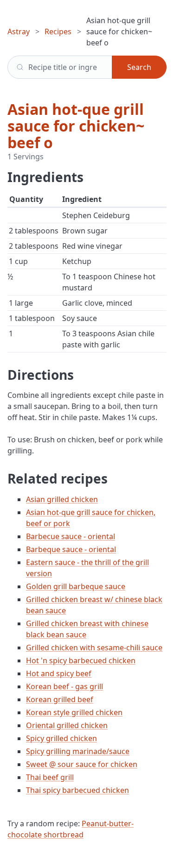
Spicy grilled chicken (61, 738)
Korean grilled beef (59, 699)
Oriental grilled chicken (67, 725)
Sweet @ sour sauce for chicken (81, 764)
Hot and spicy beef (58, 673)
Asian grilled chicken (62, 499)
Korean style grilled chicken (74, 712)
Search (139, 67)
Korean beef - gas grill (64, 686)
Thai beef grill (50, 777)
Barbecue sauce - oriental (70, 536)
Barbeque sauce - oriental (71, 549)
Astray (18, 31)
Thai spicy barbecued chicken (77, 790)
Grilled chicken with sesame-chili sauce (94, 647)
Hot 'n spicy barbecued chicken (80, 660)
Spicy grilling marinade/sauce (77, 751)
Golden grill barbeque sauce (75, 586)
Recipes (58, 31)
